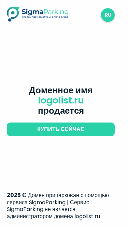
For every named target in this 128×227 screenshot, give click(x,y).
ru (108, 15)
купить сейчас (61, 129)
